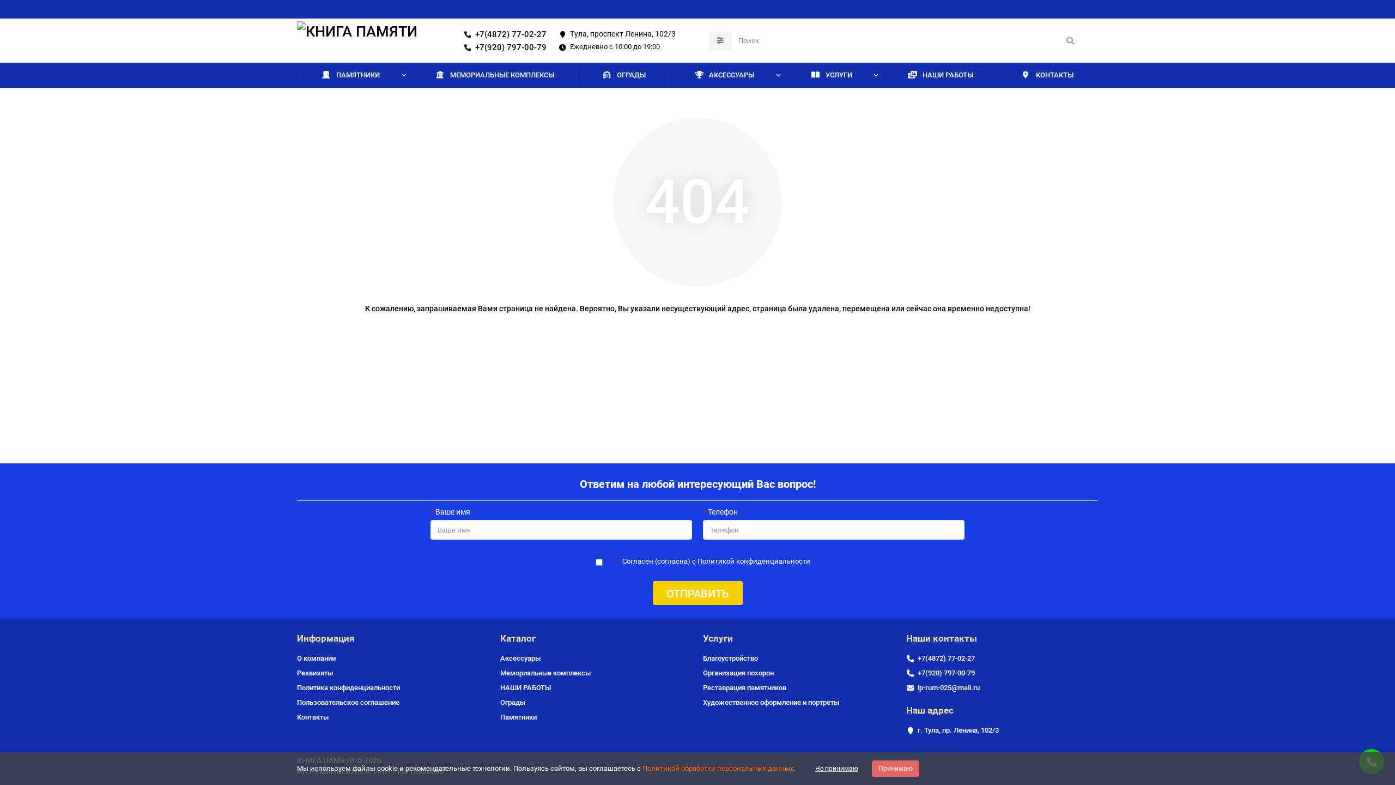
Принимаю (895, 768)
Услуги (839, 75)
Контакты (313, 717)
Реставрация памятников (744, 688)
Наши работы (948, 75)
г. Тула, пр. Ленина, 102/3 (958, 730)
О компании (316, 658)
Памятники (358, 75)
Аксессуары (731, 75)
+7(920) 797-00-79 (511, 47)
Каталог (518, 638)
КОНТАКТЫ (1054, 75)
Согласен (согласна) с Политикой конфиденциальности (716, 561)
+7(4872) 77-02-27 (511, 34)
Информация (326, 638)
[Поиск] (1070, 41)
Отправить (697, 593)
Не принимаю (836, 768)
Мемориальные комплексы (502, 75)
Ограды (631, 75)
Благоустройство (730, 658)
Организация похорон (738, 673)
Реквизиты (315, 673)
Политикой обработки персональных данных (717, 768)
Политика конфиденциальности (348, 688)
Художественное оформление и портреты (771, 702)
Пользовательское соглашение (348, 702)
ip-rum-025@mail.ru (949, 688)
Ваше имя (452, 512)
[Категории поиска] (720, 41)
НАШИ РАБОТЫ (525, 688)
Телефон (723, 512)
